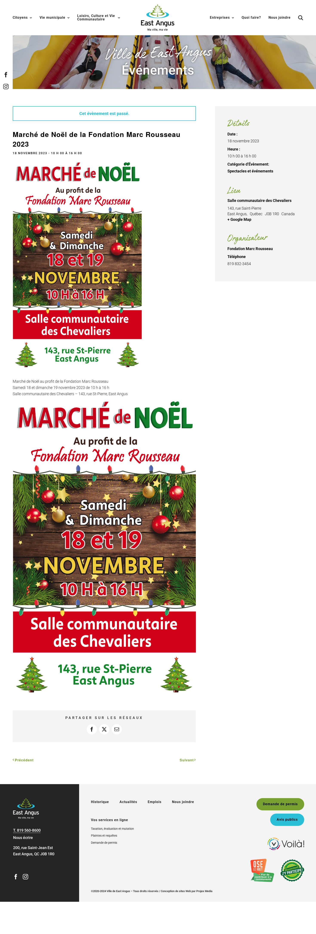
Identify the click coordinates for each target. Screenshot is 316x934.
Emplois (154, 802)
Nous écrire (23, 837)
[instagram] (6, 86)
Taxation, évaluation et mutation (112, 828)
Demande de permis (104, 842)
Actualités (128, 802)
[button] (300, 18)
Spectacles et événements (250, 171)
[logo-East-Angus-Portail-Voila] (286, 839)
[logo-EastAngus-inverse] (26, 800)
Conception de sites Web (176, 891)
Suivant (187, 759)
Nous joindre (183, 802)
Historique (100, 802)
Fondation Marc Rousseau (250, 248)
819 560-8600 (29, 830)
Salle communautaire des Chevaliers (259, 200)
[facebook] (6, 74)
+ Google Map (239, 219)
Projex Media (204, 891)
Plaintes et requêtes (104, 835)
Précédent (24, 759)
